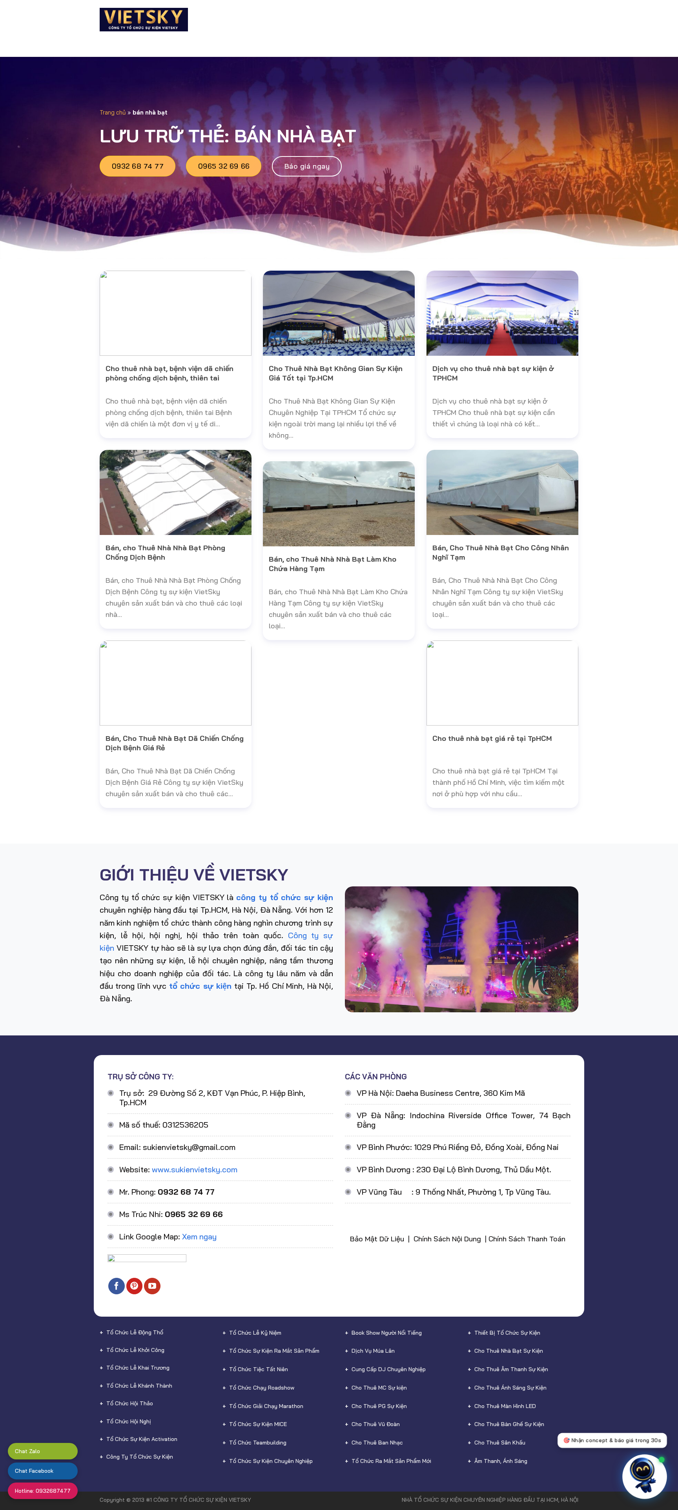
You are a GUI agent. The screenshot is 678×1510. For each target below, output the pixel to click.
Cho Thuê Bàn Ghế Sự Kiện (509, 1424)
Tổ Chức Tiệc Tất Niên (258, 1369)
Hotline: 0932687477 (43, 1490)
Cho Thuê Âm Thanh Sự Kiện (511, 1369)
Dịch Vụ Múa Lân (373, 1350)
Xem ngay (199, 1236)
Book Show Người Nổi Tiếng (387, 1332)
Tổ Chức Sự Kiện (290, 19)
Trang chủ (113, 112)
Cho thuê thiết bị (360, 19)
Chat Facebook (34, 1470)
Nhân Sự (416, 19)
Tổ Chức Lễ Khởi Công (135, 1350)
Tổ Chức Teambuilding (257, 1442)
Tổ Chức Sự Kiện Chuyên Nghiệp (271, 1461)
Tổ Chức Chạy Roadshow (261, 1387)
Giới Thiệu (239, 19)
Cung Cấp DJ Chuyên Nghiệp (389, 1369)
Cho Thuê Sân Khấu (499, 1442)
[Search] (575, 19)
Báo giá (456, 19)
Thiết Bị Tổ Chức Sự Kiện (507, 1332)
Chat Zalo (27, 1451)
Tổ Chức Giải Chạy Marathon (266, 1406)
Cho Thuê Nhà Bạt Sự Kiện (508, 1350)
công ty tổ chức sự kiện (284, 897)
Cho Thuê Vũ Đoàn (376, 1424)
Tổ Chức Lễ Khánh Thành (139, 1385)
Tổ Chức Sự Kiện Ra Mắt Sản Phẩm (274, 1350)
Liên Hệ (551, 19)
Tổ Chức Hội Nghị (128, 1421)
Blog (485, 19)
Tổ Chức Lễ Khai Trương (138, 1367)
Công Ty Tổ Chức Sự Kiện (139, 1456)
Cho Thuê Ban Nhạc (377, 1442)
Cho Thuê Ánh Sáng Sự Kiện (510, 1387)
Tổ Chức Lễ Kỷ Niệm (255, 1332)
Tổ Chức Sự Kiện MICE (258, 1424)
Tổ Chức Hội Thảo (129, 1403)
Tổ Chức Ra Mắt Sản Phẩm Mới (391, 1461)
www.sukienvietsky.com (194, 1169)
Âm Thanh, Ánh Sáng (500, 1461)
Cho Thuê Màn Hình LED (505, 1406)
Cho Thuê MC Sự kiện (379, 1387)
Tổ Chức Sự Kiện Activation (141, 1439)
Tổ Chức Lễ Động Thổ (134, 1332)
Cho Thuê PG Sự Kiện (379, 1406)
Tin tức (514, 19)
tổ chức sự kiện (200, 986)
